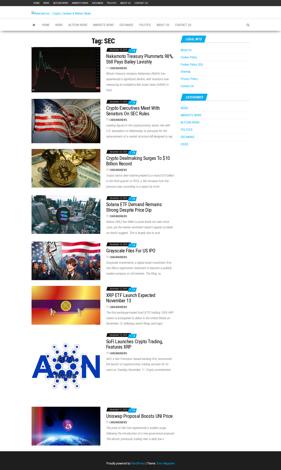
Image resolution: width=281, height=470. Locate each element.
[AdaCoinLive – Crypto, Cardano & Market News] (34, 25)
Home (36, 3)
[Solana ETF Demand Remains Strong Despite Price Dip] (66, 214)
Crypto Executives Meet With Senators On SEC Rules (133, 110)
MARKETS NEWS (80, 3)
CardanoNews (118, 68)
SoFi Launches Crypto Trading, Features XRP (134, 344)
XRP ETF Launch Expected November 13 (130, 298)
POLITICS (111, 3)
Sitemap (186, 71)
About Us (125, 3)
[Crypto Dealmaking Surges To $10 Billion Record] (66, 168)
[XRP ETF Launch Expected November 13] (66, 305)
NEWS (46, 3)
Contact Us (141, 3)
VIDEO (184, 144)
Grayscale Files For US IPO (130, 251)
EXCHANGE (97, 3)
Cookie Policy (189, 57)
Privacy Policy (189, 79)
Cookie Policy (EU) (192, 64)
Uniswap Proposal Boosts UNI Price (139, 416)
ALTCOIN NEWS (60, 3)
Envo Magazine (166, 463)
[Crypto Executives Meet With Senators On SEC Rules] (66, 121)
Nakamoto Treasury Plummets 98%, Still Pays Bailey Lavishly (139, 59)
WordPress (138, 463)
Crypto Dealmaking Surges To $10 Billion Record (138, 161)
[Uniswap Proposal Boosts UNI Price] (66, 426)
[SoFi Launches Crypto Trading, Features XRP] (66, 366)
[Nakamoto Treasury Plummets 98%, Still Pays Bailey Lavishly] (66, 69)
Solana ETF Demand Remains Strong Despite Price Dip (134, 207)
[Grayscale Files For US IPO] (66, 260)
